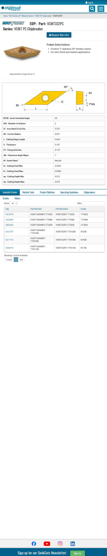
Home (5, 15)
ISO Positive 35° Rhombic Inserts (21, 15)
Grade (83, 209)
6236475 (9, 248)
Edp (7, 209)
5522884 (9, 220)
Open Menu (101, 9)
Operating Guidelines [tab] (69, 192)
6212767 (9, 232)
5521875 (9, 214)
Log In (90, 2)
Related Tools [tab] (28, 192)
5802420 (9, 225)
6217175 (9, 240)
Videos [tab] (17, 198)
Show (7, 203)
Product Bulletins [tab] (47, 192)
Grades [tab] (6, 198)
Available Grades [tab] (10, 192)
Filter (79, 203)
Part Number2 (62, 209)
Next (21, 259)
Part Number (36, 209)
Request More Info (60, 35)
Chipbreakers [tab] (89, 192)
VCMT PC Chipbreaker (43, 15)
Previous (9, 259)
